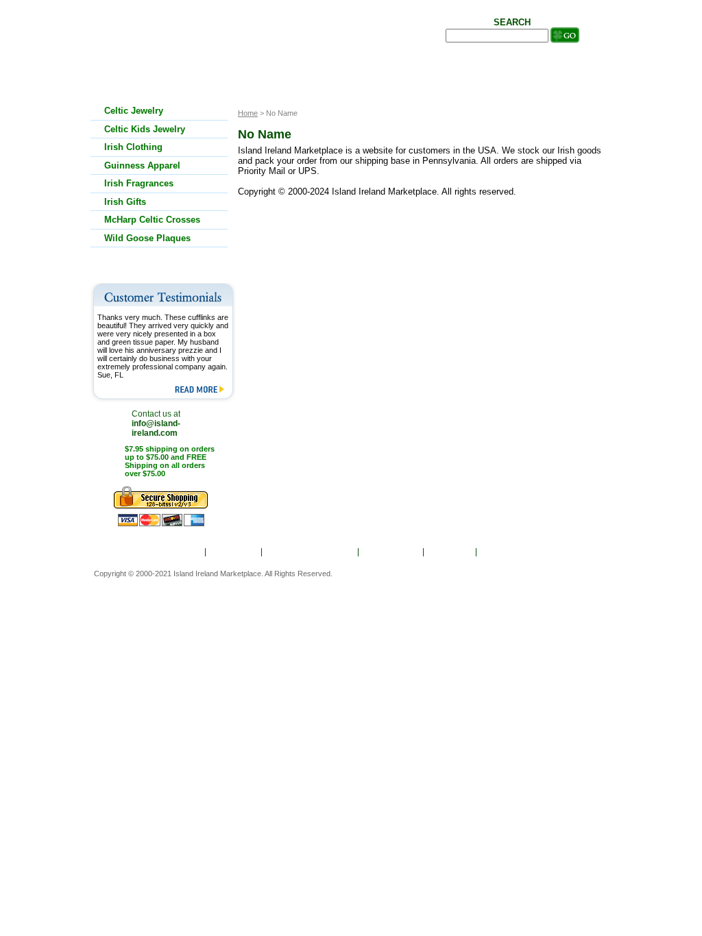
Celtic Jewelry (133, 111)
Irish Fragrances (138, 183)
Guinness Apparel (142, 165)
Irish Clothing (133, 147)
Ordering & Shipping (311, 552)
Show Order (391, 552)
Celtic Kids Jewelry (144, 129)
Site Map (450, 552)
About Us (234, 552)
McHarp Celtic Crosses (152, 219)
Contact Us (508, 552)
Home (184, 552)
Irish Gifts (125, 202)
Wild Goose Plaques (147, 238)
